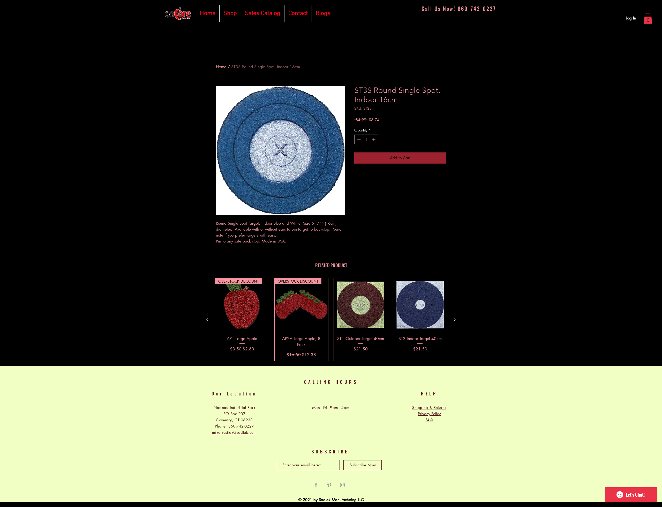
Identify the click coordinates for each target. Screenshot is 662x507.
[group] (331, 320)
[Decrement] (358, 139)
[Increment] (374, 139)
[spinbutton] (366, 139)
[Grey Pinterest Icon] (329, 485)
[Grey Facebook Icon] (316, 485)
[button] (647, 18)
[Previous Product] (207, 320)
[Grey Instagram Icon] (342, 485)
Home (221, 67)
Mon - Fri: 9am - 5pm (330, 407)
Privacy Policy (429, 413)
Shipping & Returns (429, 407)
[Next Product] (455, 320)
